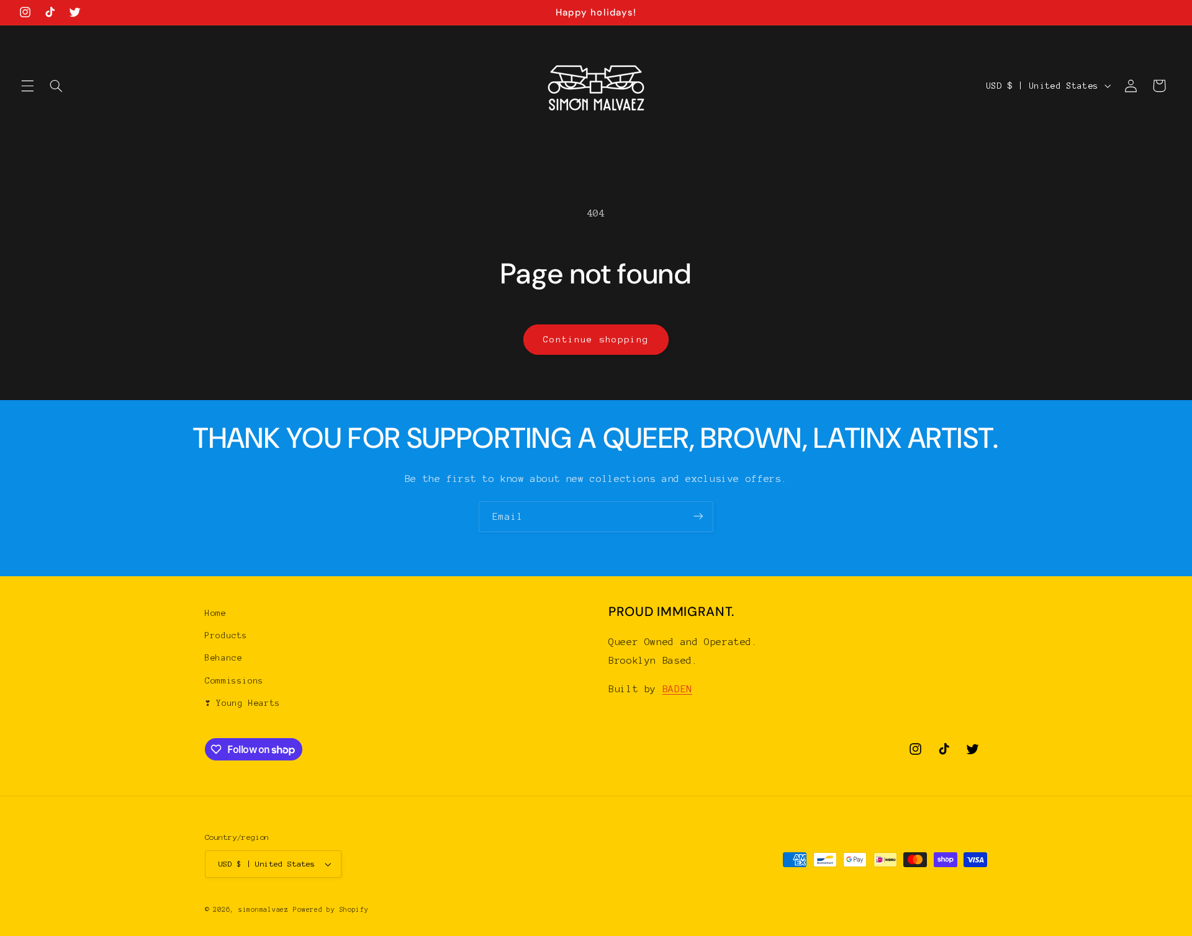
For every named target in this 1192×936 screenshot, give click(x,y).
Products (226, 635)
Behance (223, 658)
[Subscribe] (698, 516)
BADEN (677, 689)
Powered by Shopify (330, 909)
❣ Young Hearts (243, 703)
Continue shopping (596, 339)
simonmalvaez (263, 909)
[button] (27, 85)
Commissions (234, 680)
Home (216, 613)
